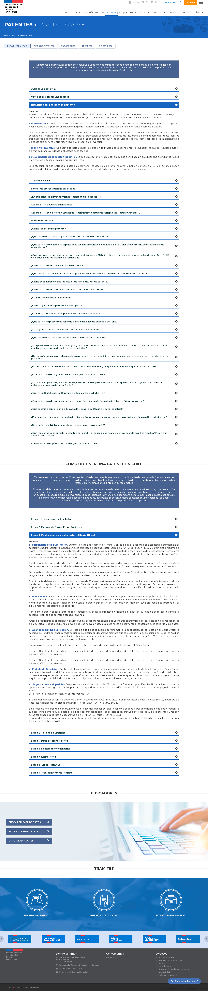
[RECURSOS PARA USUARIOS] (171, 890)
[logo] (13, 6)
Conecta (186, 13)
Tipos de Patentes (43, 46)
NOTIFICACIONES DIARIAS (23, 831)
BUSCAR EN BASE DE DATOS (25, 822)
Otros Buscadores (21, 840)
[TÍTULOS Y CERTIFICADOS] (104, 890)
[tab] (104, 89)
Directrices (105, 46)
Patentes (111, 13)
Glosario (161, 963)
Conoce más (86, 13)
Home (6, 35)
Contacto (112, 957)
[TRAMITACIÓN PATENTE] (37, 890)
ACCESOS (190, 2)
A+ (134, 2)
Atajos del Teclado (166, 957)
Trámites (198, 13)
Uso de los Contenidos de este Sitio (173, 969)
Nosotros (71, 13)
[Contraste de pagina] (130, 2)
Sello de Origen (157, 13)
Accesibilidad (164, 972)
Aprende (174, 13)
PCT (120, 13)
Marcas (99, 13)
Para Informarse (17, 46)
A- (138, 2)
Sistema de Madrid (135, 13)
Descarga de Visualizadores (170, 960)
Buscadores (68, 46)
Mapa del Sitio (164, 966)
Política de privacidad (167, 975)
